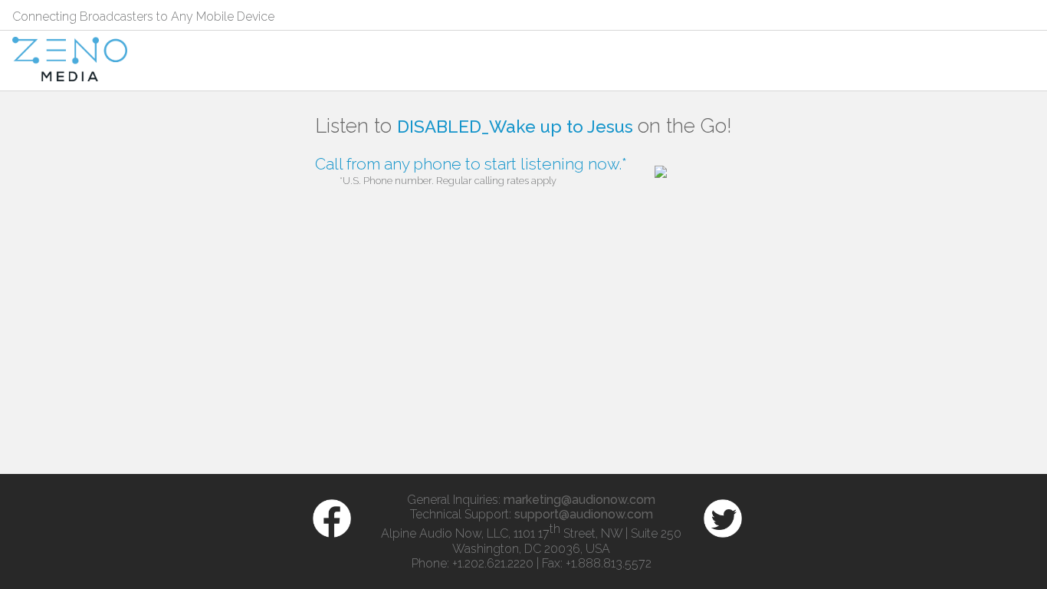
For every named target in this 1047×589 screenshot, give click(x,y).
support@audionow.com (583, 514)
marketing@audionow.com (579, 499)
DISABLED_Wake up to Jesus (517, 127)
